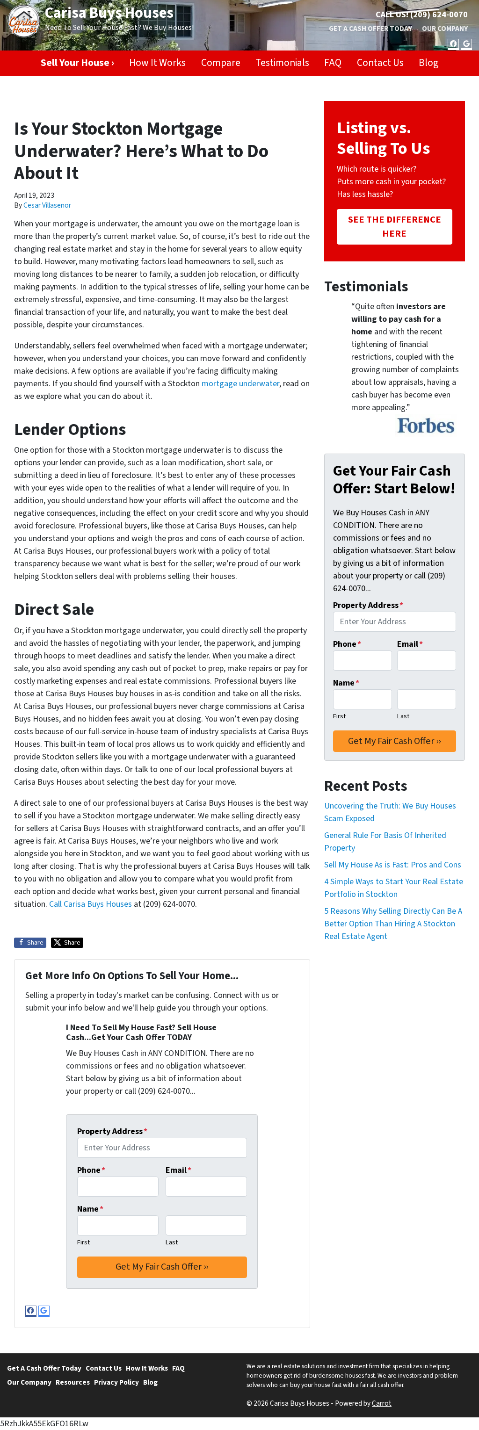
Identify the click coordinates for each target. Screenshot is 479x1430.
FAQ (332, 63)
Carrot (382, 1403)
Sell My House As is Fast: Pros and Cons (392, 865)
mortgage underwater (240, 384)
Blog (428, 63)
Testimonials (282, 63)
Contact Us (380, 63)
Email (178, 1170)
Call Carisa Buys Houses (90, 904)
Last (172, 1242)
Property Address (112, 1131)
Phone (91, 1170)
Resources (73, 1382)
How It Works (157, 63)
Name (90, 1209)
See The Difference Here (394, 226)
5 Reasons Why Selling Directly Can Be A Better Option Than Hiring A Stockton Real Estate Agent (393, 923)
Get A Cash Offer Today (370, 28)
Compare (220, 63)
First (83, 1242)
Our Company (445, 28)
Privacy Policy (116, 1382)
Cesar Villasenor (47, 205)
